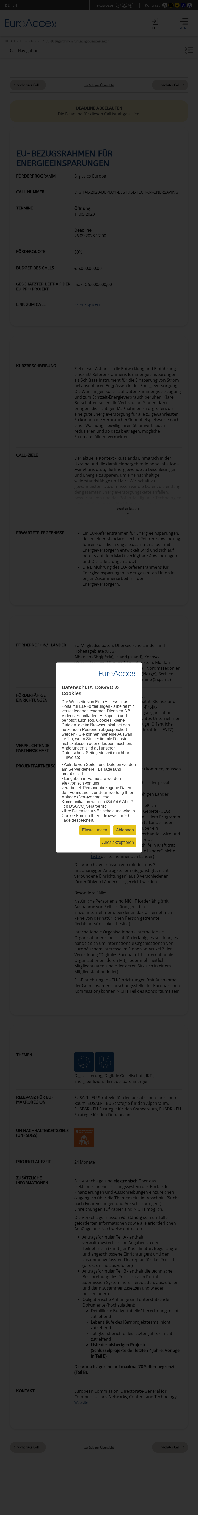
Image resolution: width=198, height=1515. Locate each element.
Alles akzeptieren (118, 842)
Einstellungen (94, 830)
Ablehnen (125, 830)
